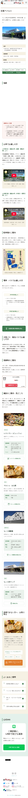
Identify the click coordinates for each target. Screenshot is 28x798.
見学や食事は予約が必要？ (13, 706)
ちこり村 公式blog (11, 795)
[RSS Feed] (15, 773)
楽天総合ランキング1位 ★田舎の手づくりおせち (13, 652)
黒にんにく (18, 656)
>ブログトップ (14, 775)
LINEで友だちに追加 (14, 747)
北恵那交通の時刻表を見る (15, 328)
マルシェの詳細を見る (15, 504)
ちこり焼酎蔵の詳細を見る (15, 554)
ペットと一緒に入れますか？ (13, 690)
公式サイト (15, 779)
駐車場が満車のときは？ (12, 683)
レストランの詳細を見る (15, 458)
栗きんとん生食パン (9, 656)
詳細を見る (15, 603)
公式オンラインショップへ (14, 662)
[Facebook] (13, 773)
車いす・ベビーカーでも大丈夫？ (13, 698)
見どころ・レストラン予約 (9, 72)
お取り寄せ (19, 72)
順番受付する (11, 385)
